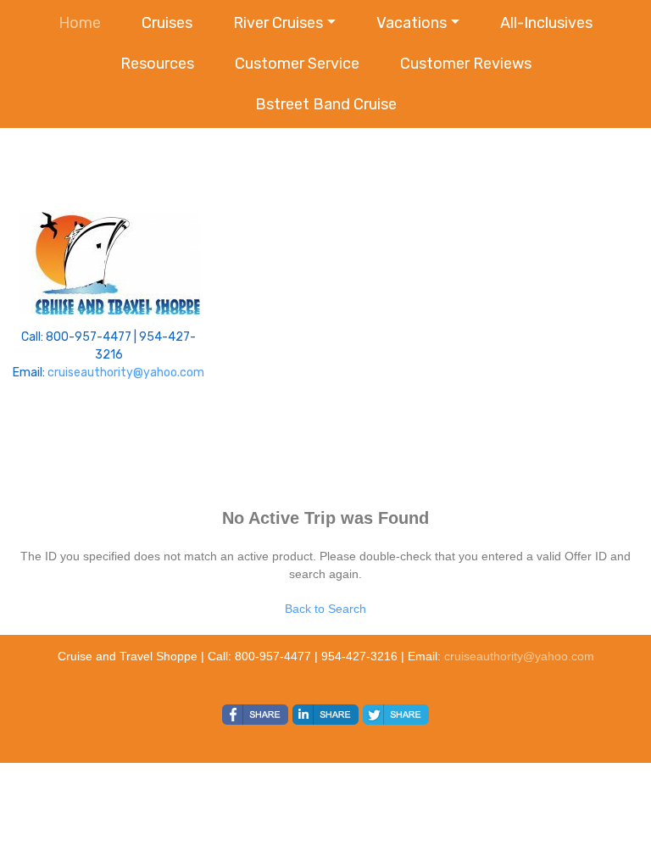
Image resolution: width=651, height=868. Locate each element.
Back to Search (325, 608)
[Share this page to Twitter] (396, 714)
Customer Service (297, 63)
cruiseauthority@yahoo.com (125, 372)
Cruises (167, 23)
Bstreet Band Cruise (326, 104)
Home (79, 23)
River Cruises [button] (278, 23)
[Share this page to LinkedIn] (325, 714)
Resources (157, 63)
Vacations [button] (411, 23)
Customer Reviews (465, 63)
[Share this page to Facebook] (255, 714)
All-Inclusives (546, 23)
